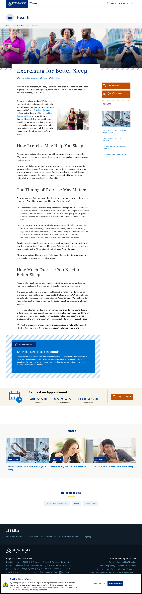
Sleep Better (55, 78)
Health (23, 17)
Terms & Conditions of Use (100, 572)
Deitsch (48, 572)
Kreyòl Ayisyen (28, 568)
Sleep (45, 78)
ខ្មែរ (55, 572)
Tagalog (46, 562)
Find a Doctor (113, 85)
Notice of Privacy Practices (108, 569)
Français (36, 562)
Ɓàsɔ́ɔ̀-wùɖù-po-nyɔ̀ (34, 565)
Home (8, 26)
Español (9, 562)
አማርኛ (18, 562)
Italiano (9, 565)
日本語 (9, 568)
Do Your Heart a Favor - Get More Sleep (115, 147)
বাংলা (70, 565)
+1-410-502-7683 (88, 399)
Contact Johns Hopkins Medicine (122, 562)
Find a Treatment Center (115, 94)
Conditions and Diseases (16, 536)
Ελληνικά (66, 568)
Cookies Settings (99, 583)
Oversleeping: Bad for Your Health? (113, 139)
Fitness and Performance (28, 78)
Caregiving (86, 536)
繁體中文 (26, 562)
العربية (39, 568)
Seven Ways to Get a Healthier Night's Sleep (114, 131)
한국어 (17, 568)
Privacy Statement (128, 569)
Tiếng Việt (19, 565)
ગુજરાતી (9, 572)
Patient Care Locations (126, 565)
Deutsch (47, 568)
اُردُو (27, 572)
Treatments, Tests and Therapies (42, 536)
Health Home (16, 26)
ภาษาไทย (19, 572)
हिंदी (41, 572)
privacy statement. (40, 590)
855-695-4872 (62, 399)
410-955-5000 (38, 399)
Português (65, 562)
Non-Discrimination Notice (124, 572)
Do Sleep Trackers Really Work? (115, 154)
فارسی (34, 572)
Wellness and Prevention (31, 26)
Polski (56, 568)
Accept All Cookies (115, 583)
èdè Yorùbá (61, 565)
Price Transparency (107, 565)
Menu (33, 4)
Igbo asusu (49, 565)
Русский (55, 562)
